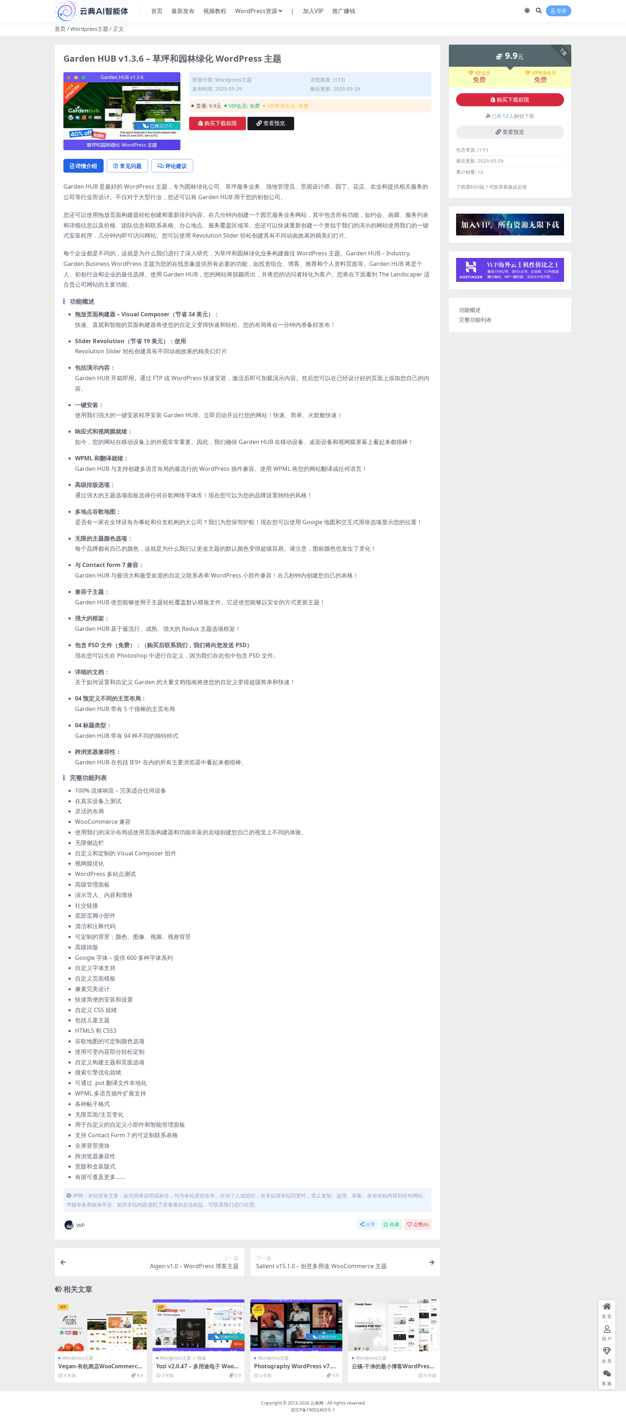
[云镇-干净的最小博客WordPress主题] (394, 1325)
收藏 (394, 1224)
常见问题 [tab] (131, 165)
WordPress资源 (256, 11)
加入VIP (313, 11)
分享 (370, 1224)
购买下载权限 (220, 123)
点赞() (420, 1224)
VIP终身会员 (544, 72)
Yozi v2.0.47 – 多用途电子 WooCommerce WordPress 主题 (198, 1369)
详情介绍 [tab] (86, 165)
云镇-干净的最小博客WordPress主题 (392, 1369)
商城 (201, 1358)
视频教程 (214, 11)
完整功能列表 (475, 319)
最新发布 (183, 11)
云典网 (317, 1403)
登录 (561, 11)
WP (80, 1225)
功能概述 (470, 309)
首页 (157, 11)
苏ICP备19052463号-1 (313, 1410)
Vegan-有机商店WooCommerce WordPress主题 (99, 1369)
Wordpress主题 (89, 28)
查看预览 (274, 123)
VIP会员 (482, 72)
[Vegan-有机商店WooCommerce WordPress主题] (101, 1325)
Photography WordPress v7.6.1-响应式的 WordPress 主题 (295, 1369)
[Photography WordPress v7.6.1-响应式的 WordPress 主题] (296, 1325)
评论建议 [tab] (176, 165)
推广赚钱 (343, 11)
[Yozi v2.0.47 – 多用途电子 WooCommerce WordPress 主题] (199, 1325)
